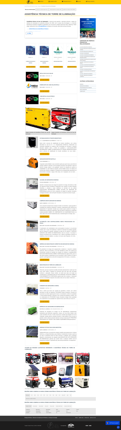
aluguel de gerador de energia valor (87, 67)
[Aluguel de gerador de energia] (32, 184)
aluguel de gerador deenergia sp (87, 64)
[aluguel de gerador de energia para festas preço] (65, 382)
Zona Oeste (41, 406)
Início (41, 1)
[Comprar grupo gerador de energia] (32, 205)
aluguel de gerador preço (86, 69)
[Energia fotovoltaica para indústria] (32, 331)
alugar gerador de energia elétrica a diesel (88, 49)
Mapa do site (93, 417)
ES (38, 395)
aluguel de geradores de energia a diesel (87, 72)
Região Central (28, 406)
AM (67, 395)
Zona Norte (35, 406)
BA (56, 395)
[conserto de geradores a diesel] (32, 290)
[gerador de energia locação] (33, 358)
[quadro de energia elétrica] (82, 382)
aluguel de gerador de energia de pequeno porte (87, 57)
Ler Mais (29, 33)
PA (70, 395)
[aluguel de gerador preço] (65, 358)
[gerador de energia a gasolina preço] (49, 370)
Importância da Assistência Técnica (38, 28)
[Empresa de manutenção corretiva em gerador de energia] (32, 248)
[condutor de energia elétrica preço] (82, 370)
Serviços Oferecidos (35, 31)
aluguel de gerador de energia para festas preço (88, 60)
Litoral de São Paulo (67, 406)
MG (35, 395)
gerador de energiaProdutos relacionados (87, 42)
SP (41, 395)
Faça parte (90, 1)
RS (50, 395)
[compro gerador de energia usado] (49, 382)
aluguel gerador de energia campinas (86, 76)
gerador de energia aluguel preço (42, 9)
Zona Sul (46, 406)
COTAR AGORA (31, 66)
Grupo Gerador (83, 89)
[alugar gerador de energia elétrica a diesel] (33, 382)
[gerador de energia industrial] (33, 370)
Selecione (27, 395)
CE (59, 395)
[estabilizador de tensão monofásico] (32, 142)
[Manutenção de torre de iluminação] (32, 269)
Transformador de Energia (86, 87)
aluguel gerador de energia (86, 73)
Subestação (82, 91)
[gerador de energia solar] (82, 358)
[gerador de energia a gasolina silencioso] (65, 370)
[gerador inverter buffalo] (32, 163)
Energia (81, 84)
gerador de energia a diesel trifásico (69, 9)
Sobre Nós (53, 1)
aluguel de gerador (84, 53)
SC (47, 395)
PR (44, 395)
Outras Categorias (87, 81)
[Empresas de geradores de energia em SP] (32, 311)
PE (53, 395)
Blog (79, 1)
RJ (31, 395)
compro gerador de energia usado (55, 9)
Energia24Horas (42, 26)
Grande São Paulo (59, 406)
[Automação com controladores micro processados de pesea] (32, 226)
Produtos (67, 1)
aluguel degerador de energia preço (86, 63)
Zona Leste (52, 406)
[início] (30, 2)
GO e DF (63, 395)
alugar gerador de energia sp (86, 51)
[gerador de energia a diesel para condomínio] (49, 358)
